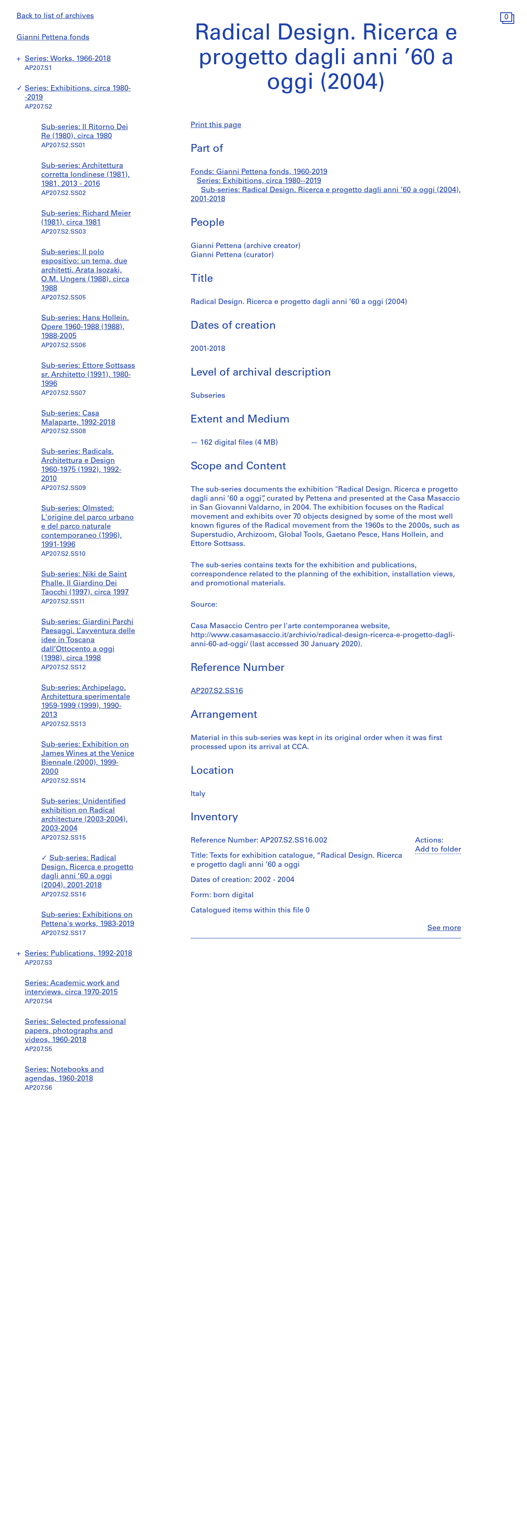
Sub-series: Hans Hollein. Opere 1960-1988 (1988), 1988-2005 (85, 327)
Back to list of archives (55, 16)
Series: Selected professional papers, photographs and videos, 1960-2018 (75, 1031)
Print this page (216, 125)
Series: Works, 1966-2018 (68, 59)
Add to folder (438, 850)
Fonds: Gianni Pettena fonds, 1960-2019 (259, 172)
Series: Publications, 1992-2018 (78, 954)
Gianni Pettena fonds (52, 38)
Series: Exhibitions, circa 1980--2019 (259, 181)
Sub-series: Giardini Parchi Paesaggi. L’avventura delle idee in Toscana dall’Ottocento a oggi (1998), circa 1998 (88, 640)
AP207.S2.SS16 (217, 691)
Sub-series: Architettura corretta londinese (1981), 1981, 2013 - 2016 (85, 175)
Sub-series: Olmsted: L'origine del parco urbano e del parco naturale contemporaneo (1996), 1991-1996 (87, 527)
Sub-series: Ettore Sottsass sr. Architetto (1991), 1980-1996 (88, 375)
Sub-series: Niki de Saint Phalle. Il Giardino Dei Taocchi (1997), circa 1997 (85, 584)
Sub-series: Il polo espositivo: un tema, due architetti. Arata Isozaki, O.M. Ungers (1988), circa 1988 (85, 270)
